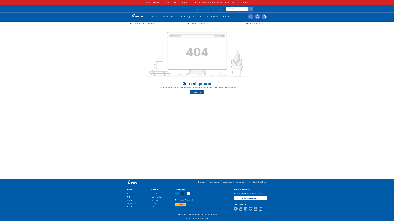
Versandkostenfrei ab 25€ (199, 23)
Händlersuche (211, 9)
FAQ (197, 9)
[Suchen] (250, 9)
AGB (250, 182)
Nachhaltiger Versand (257, 23)
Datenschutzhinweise (214, 182)
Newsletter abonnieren (250, 198)
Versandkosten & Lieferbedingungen (235, 182)
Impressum (202, 182)
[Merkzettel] (250, 16)
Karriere (220, 9)
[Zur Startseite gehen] (137, 15)
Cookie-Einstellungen (260, 182)
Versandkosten (212, 214)
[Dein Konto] (257, 16)
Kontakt (202, 9)
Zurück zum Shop (197, 92)
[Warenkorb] (264, 16)
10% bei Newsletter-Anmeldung (143, 23)
